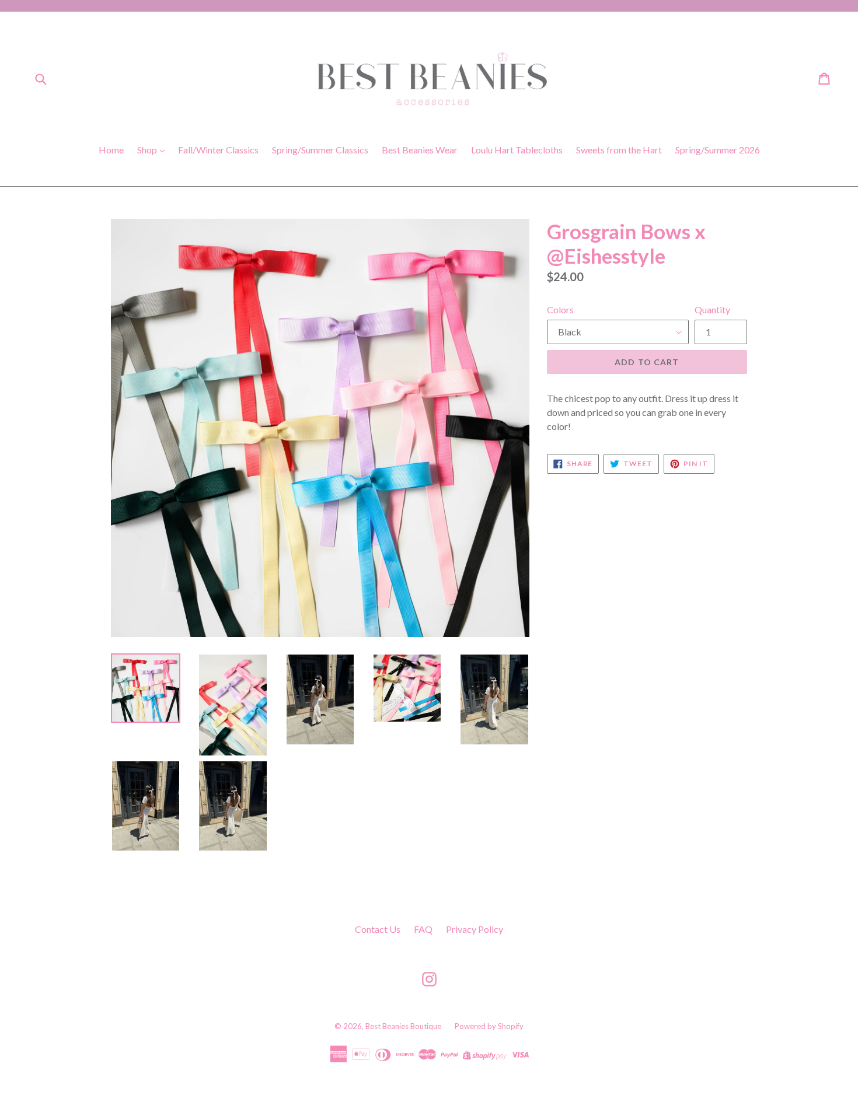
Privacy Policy (474, 929)
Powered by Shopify (489, 1026)
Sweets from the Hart (619, 149)
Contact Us (377, 929)
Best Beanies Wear (420, 149)
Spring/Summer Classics (320, 149)
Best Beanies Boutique (403, 1026)
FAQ (423, 929)
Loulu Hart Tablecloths (517, 149)
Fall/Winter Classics (218, 149)
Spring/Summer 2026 (717, 149)
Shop (148, 149)
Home (111, 149)
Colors (560, 309)
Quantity (712, 309)
